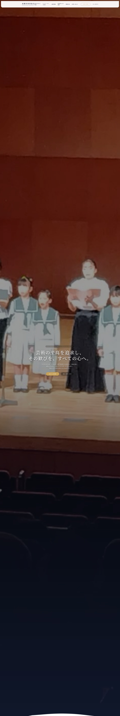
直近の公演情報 (52, 374)
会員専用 (96, 4)
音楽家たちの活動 (61, 4)
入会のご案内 (85, 4)
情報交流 (68, 4)
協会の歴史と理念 (67, 374)
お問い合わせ (75, 4)
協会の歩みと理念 (38, 4)
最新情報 (54, 4)
